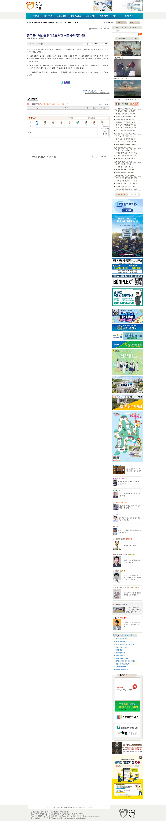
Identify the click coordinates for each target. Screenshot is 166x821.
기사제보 (89, 807)
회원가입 (126, 28)
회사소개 (49, 807)
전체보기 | (103, 104)
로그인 (119, 28)
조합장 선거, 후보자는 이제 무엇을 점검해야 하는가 (132, 624)
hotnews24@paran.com (102, 91)
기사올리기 (135, 28)
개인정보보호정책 (59, 807)
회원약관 (69, 807)
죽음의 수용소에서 (130, 545)
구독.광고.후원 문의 (79, 807)
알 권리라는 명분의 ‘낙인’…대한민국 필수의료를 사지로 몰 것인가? (132, 577)
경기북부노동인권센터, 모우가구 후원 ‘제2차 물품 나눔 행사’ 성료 (133, 610)
